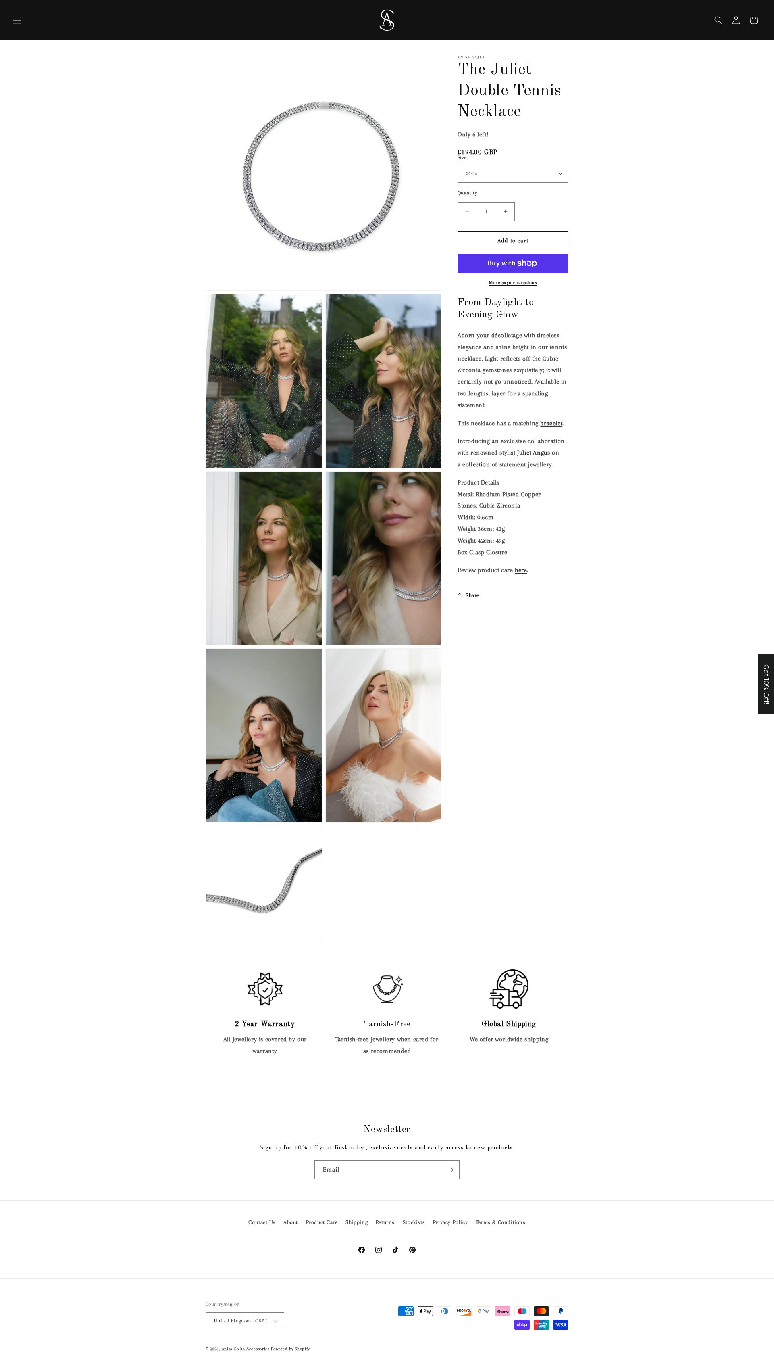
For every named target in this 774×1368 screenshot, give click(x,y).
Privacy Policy (450, 1222)
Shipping (356, 1222)
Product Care (322, 1222)
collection (476, 464)
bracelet (551, 423)
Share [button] (472, 595)
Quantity (467, 193)
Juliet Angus (533, 452)
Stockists (414, 1222)
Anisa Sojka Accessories (246, 1349)
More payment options (513, 282)
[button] (17, 20)
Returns (385, 1222)
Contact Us (261, 1222)
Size (462, 157)
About (290, 1222)
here (521, 570)
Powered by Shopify (290, 1349)
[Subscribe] (450, 1169)
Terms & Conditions (501, 1222)
